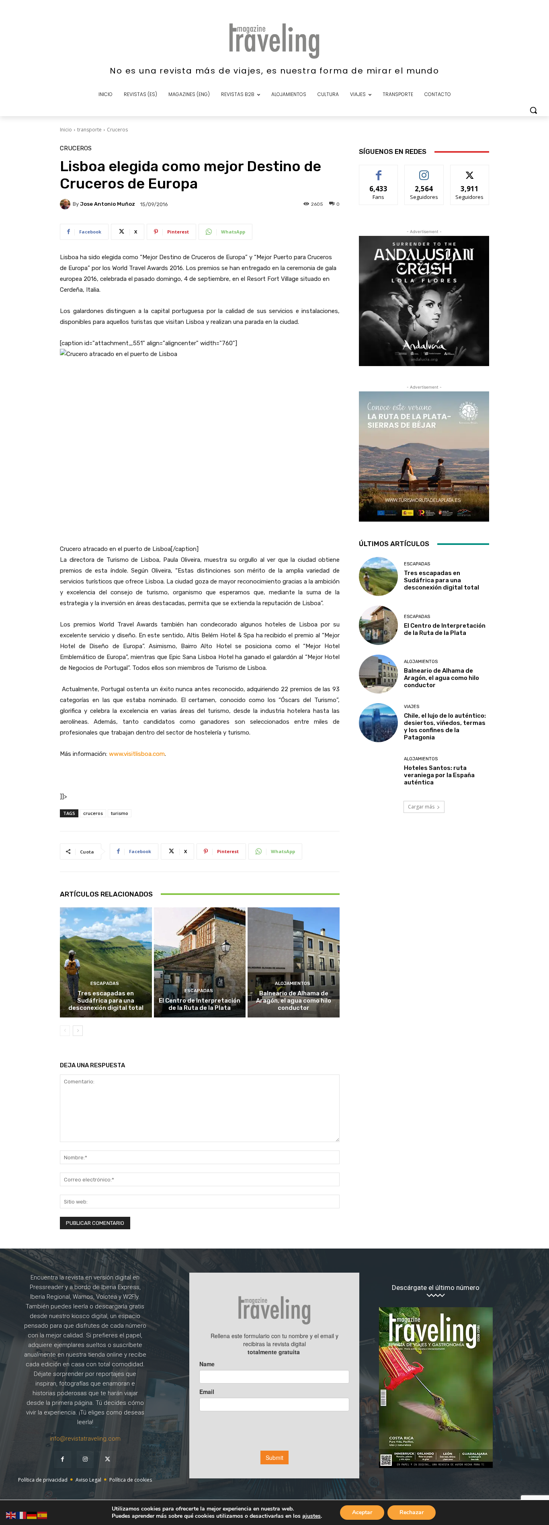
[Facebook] (62, 1459)
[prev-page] (65, 1031)
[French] (21, 1514)
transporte (89, 129)
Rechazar (411, 1512)
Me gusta (379, 171)
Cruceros (117, 129)
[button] (533, 110)
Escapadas (104, 983)
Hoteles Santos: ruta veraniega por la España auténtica (439, 775)
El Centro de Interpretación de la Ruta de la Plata (199, 1004)
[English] (11, 1514)
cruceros (93, 813)
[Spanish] (42, 1514)
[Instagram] (85, 1459)
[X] (107, 1459)
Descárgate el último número (435, 1287)
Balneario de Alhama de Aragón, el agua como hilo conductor (293, 1000)
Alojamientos (292, 983)
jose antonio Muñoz (107, 204)
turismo (119, 813)
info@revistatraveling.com (85, 1438)
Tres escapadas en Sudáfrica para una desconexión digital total (105, 1000)
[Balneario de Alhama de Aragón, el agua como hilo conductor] (294, 962)
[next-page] (78, 1031)
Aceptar (362, 1512)
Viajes (411, 706)
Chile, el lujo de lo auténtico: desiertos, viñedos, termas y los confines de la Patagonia (445, 726)
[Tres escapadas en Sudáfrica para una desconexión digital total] (106, 962)
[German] (32, 1514)
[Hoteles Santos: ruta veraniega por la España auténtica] (378, 771)
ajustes (311, 1516)
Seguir (424, 171)
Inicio (66, 129)
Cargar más (421, 806)
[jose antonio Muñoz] (66, 204)
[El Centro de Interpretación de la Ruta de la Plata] (200, 962)
